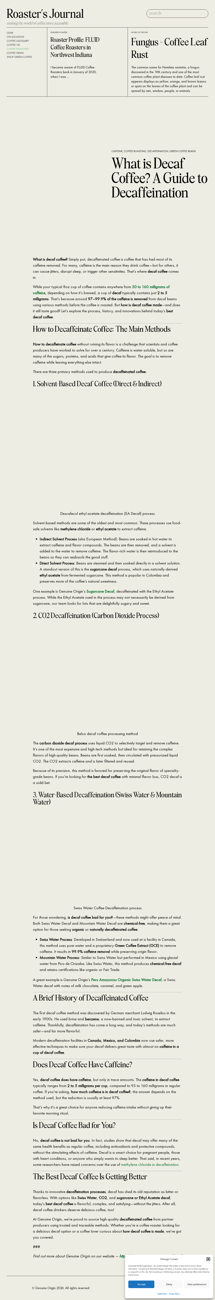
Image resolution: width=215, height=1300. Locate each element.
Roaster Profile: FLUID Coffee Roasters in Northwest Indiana (75, 47)
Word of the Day (139, 32)
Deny (169, 1284)
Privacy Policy (174, 1293)
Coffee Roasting (135, 151)
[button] (208, 1259)
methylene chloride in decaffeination (150, 1164)
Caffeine (117, 151)
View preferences (196, 1284)
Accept (141, 1284)
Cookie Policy (162, 1293)
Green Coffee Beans (182, 151)
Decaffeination (157, 151)
